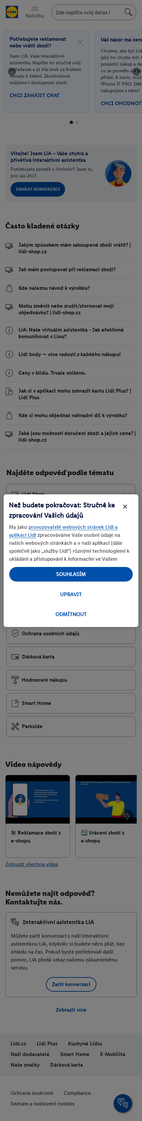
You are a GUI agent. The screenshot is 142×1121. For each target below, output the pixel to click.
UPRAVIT (71, 594)
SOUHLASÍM (71, 574)
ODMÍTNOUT (71, 614)
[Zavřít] (125, 506)
